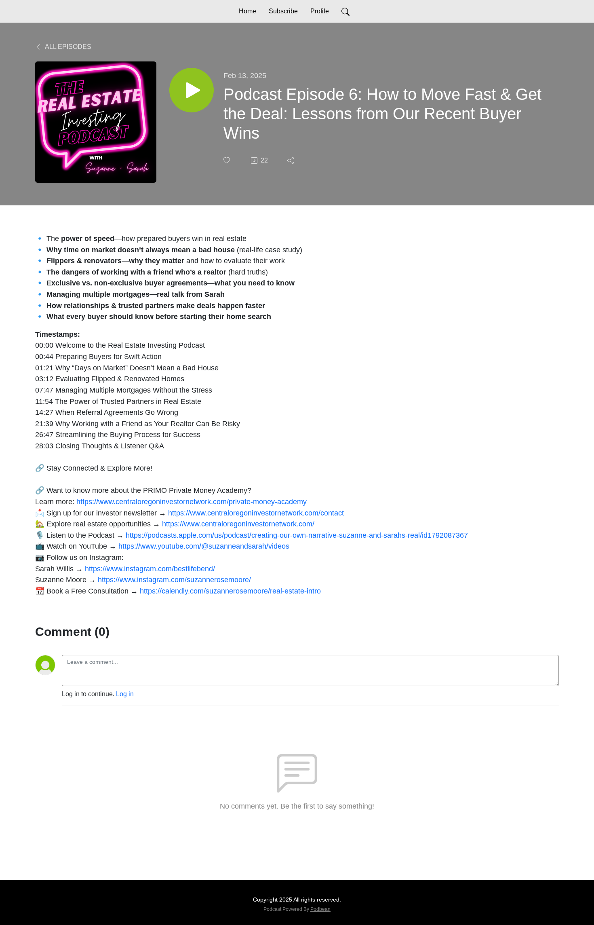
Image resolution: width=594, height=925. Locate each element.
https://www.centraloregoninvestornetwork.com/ (238, 524)
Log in (125, 694)
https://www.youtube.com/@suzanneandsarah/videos (203, 546)
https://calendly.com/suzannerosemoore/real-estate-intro (230, 591)
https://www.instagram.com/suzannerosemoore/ (174, 579)
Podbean (320, 909)
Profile (319, 11)
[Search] (345, 11)
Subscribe (283, 11)
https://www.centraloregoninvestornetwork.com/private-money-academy (191, 501)
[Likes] (227, 160)
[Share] (291, 160)
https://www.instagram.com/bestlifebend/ (150, 568)
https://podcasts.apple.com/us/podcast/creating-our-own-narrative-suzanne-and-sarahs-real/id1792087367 (297, 535)
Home (247, 11)
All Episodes (67, 46)
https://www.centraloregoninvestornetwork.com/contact (256, 513)
